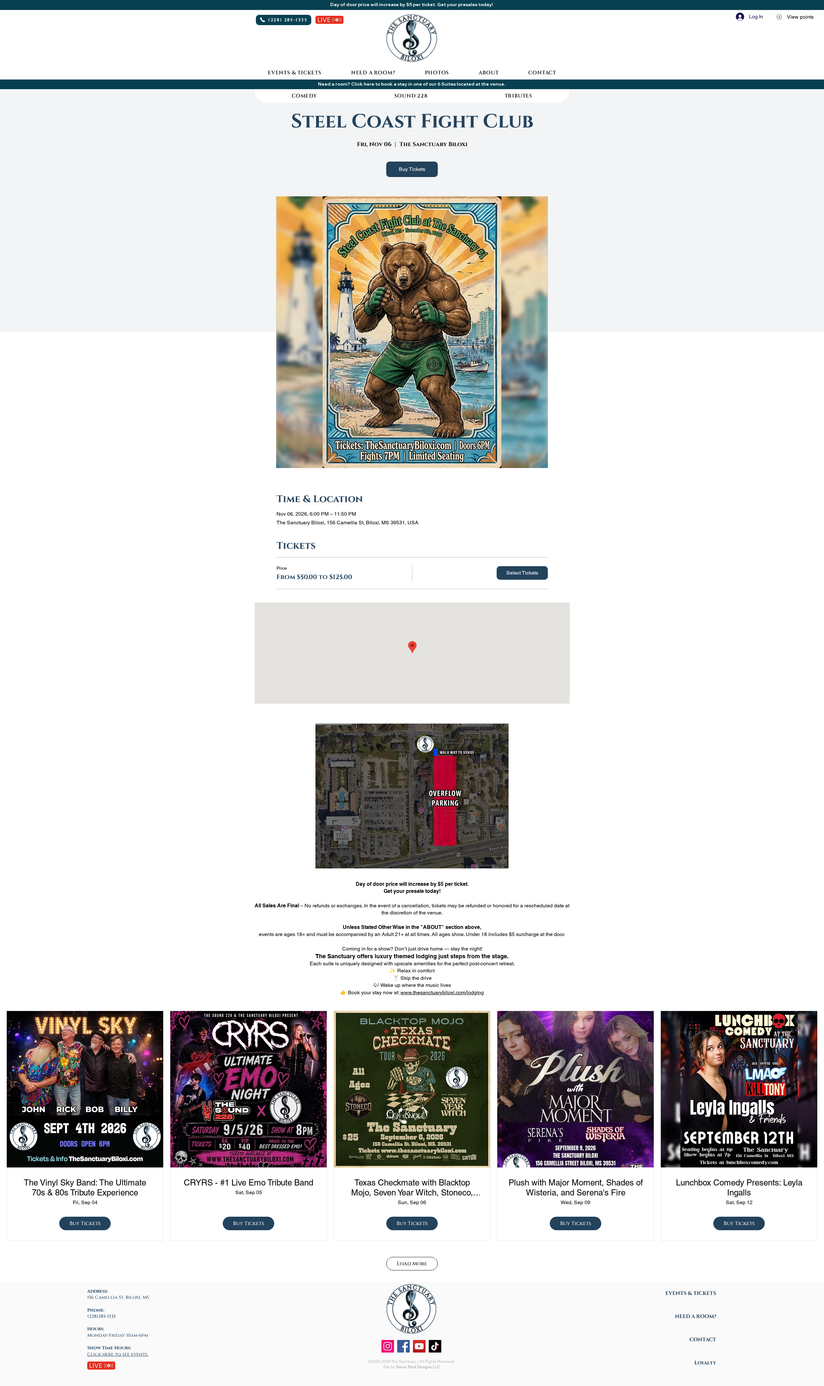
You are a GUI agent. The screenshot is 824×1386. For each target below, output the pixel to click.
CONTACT (702, 1339)
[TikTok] (435, 1346)
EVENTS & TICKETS (690, 1293)
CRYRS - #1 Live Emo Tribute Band (248, 1182)
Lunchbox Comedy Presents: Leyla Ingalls (739, 1187)
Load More (412, 1263)
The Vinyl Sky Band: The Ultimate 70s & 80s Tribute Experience (85, 1187)
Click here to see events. (117, 1354)
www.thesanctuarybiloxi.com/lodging (442, 992)
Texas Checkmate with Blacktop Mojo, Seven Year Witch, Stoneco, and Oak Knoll (412, 1188)
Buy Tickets (412, 169)
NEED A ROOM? (695, 1316)
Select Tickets (522, 573)
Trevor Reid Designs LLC (418, 1367)
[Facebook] (403, 1346)
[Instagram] (387, 1346)
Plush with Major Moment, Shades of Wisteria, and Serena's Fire (576, 1187)
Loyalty (705, 1362)
